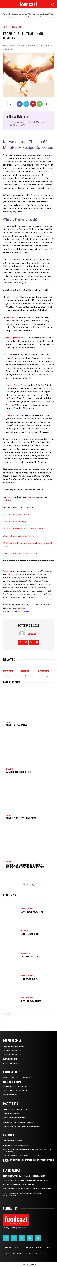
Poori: (9, 354)
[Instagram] (25, 642)
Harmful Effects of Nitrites (15, 1109)
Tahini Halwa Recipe (29, 934)
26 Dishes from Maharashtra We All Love (23, 528)
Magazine (16, 26)
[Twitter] (26, 104)
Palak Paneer (12, 297)
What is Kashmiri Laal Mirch (44, 676)
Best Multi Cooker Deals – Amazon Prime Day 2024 (25, 1180)
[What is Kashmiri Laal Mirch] (46, 668)
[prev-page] (5, 1015)
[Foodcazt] (22, 634)
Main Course (26, 908)
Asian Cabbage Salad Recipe (15, 1091)
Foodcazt (31, 633)
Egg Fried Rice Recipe (12, 1082)
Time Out (25, 671)
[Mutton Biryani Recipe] (10, 1000)
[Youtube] (36, 642)
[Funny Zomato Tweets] (28, 668)
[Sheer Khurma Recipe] (10, 955)
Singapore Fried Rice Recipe (15, 1086)
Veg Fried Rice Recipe (12, 1050)
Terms (48, 17)
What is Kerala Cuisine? (14, 521)
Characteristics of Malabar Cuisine (20, 553)
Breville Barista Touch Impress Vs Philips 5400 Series (27, 1189)
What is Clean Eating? (17, 725)
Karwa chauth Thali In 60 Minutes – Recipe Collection (27, 123)
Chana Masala (12, 415)
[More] (47, 104)
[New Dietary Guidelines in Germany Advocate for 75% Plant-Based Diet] (28, 842)
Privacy (6, 1228)
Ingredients (8, 671)
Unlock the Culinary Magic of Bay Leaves (21, 1126)
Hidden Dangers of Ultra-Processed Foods (22, 1156)
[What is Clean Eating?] (28, 702)
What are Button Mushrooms (10, 675)
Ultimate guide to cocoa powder (18, 1122)
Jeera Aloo (11, 317)
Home (5, 26)
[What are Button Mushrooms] (11, 668)
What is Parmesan (11, 1114)
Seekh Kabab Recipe (29, 978)
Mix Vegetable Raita (16, 337)
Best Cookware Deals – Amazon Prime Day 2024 (24, 1176)
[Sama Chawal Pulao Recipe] (10, 910)
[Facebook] (20, 104)
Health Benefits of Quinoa (15, 1118)
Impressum (21, 1228)
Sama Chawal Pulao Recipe (32, 911)
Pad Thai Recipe (10, 1095)
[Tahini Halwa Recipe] (10, 933)
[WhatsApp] (40, 104)
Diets (8, 722)
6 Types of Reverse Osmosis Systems (19, 1185)
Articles (7, 500)
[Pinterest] (33, 104)
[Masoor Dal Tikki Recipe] (28, 749)
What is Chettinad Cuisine (16, 514)
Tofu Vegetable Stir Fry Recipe (17, 1078)
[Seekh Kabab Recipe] (10, 977)
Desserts (25, 931)
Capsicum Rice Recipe (12, 1055)
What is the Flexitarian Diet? (21, 818)
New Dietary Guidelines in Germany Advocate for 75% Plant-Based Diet (25, 866)
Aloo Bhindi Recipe (11, 1063)
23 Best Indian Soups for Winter (19, 535)
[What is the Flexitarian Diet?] (28, 795)
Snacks (9, 769)
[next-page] (9, 1015)
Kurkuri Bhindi (13, 385)
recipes (30, 497)
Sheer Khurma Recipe (29, 956)
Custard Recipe (10, 1059)
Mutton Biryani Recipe (30, 1001)
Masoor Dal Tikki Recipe (18, 772)
